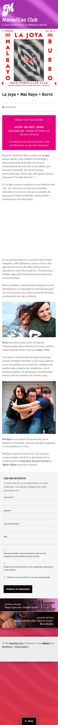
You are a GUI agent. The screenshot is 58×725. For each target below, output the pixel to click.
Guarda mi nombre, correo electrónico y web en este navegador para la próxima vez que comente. (25, 554)
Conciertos (10, 107)
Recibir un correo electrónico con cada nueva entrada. (28, 577)
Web (5, 537)
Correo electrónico (12, 524)
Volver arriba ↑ (22, 646)
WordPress (7, 646)
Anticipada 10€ (16, 130)
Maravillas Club (20, 20)
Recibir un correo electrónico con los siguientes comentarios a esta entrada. (28, 568)
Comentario (9, 497)
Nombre (8, 511)
